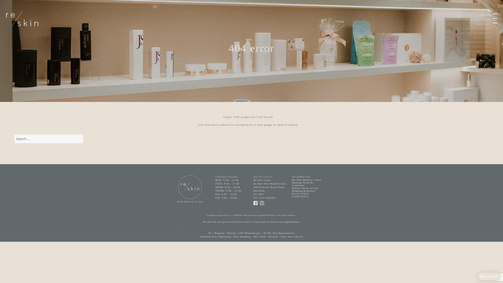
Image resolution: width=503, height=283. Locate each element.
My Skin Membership (476, 33)
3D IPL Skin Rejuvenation (279, 233)
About (486, 15)
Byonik (231, 233)
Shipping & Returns (304, 191)
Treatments (482, 24)
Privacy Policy (300, 193)
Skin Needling (242, 236)
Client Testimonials (476, 47)
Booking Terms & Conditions (302, 184)
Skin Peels (259, 236)
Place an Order (478, 51)
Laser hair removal (291, 236)
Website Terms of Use (305, 188)
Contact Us (481, 56)
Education (482, 38)
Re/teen (273, 236)
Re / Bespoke (216, 233)
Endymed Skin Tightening (215, 236)
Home (486, 10)
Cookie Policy (300, 196)
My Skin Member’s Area (306, 180)
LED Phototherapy (249, 233)
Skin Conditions (478, 19)
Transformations (477, 42)
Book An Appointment (474, 29)
